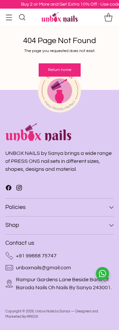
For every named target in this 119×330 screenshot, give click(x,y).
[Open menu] (9, 17)
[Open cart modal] (108, 17)
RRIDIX (32, 316)
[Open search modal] (22, 17)
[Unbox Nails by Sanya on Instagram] (19, 189)
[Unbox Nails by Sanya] (59, 17)
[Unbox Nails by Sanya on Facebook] (9, 189)
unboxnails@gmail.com (43, 267)
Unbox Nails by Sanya (52, 311)
